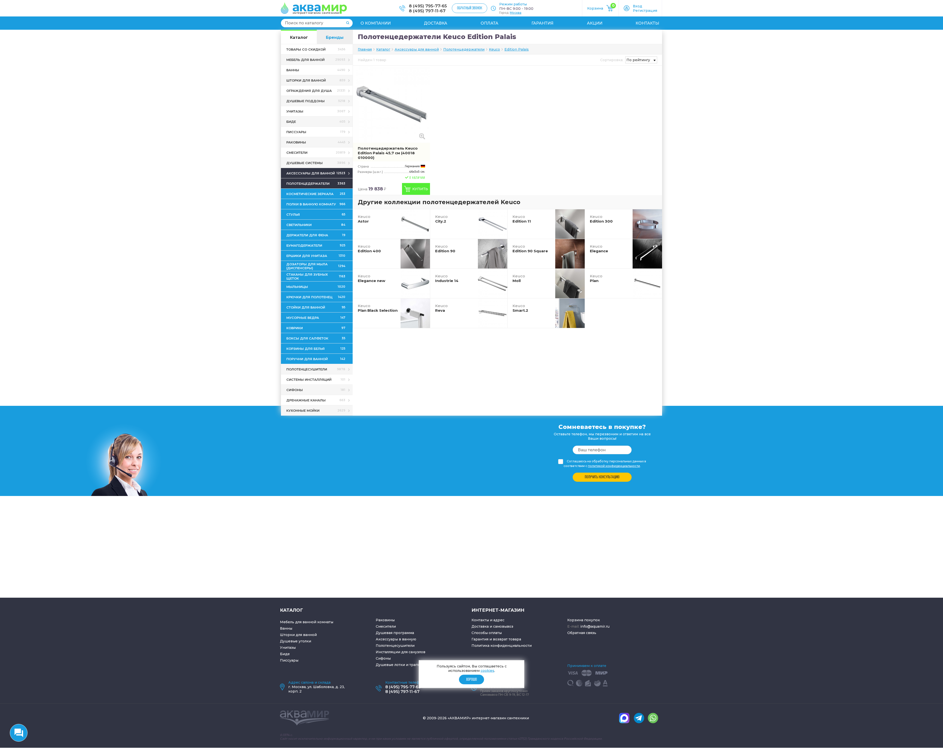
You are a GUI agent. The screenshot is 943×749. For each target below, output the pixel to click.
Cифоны (383, 658)
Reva (441, 308)
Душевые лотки (390, 665)
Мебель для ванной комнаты (306, 622)
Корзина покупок (583, 620)
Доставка (435, 23)
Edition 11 (522, 219)
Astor (364, 219)
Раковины (385, 620)
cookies (487, 670)
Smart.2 (520, 308)
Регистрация (645, 10)
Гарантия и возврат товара (496, 639)
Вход (637, 6)
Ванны (286, 628)
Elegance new (371, 278)
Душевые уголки (295, 641)
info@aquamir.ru (595, 626)
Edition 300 (601, 219)
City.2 (441, 219)
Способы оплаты (487, 633)
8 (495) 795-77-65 (428, 5)
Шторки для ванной (298, 635)
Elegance (599, 248)
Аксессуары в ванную (396, 639)
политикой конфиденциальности (614, 466)
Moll (519, 278)
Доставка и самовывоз (492, 626)
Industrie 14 (446, 278)
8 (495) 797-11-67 (427, 10)
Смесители (386, 626)
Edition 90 (445, 248)
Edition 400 (369, 248)
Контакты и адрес (488, 620)
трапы (415, 665)
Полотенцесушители (395, 645)
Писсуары (289, 660)
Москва (515, 12)
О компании (376, 23)
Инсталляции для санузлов (400, 652)
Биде (285, 654)
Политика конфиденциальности (502, 645)
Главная (365, 49)
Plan (596, 278)
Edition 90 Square (530, 248)
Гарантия (542, 23)
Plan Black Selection (378, 308)
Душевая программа (395, 633)
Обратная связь (581, 633)
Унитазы (288, 647)
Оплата (489, 23)
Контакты (647, 23)
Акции (594, 23)
